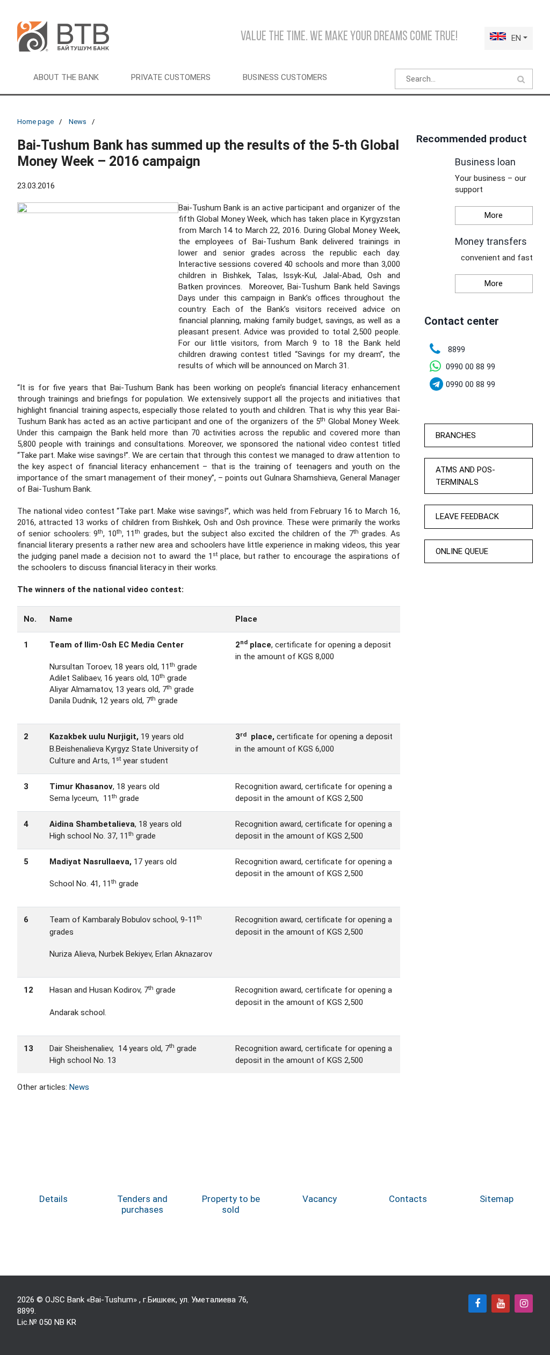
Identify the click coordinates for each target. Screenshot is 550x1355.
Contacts (408, 1198)
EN (516, 38)
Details (53, 1198)
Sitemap (496, 1198)
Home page (35, 122)
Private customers (171, 77)
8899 (25, 1311)
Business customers (285, 77)
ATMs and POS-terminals (465, 476)
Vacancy (319, 1198)
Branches (456, 435)
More (493, 215)
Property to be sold (231, 1204)
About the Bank (66, 77)
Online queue (462, 551)
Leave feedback (467, 516)
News (77, 122)
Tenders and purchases (142, 1204)
